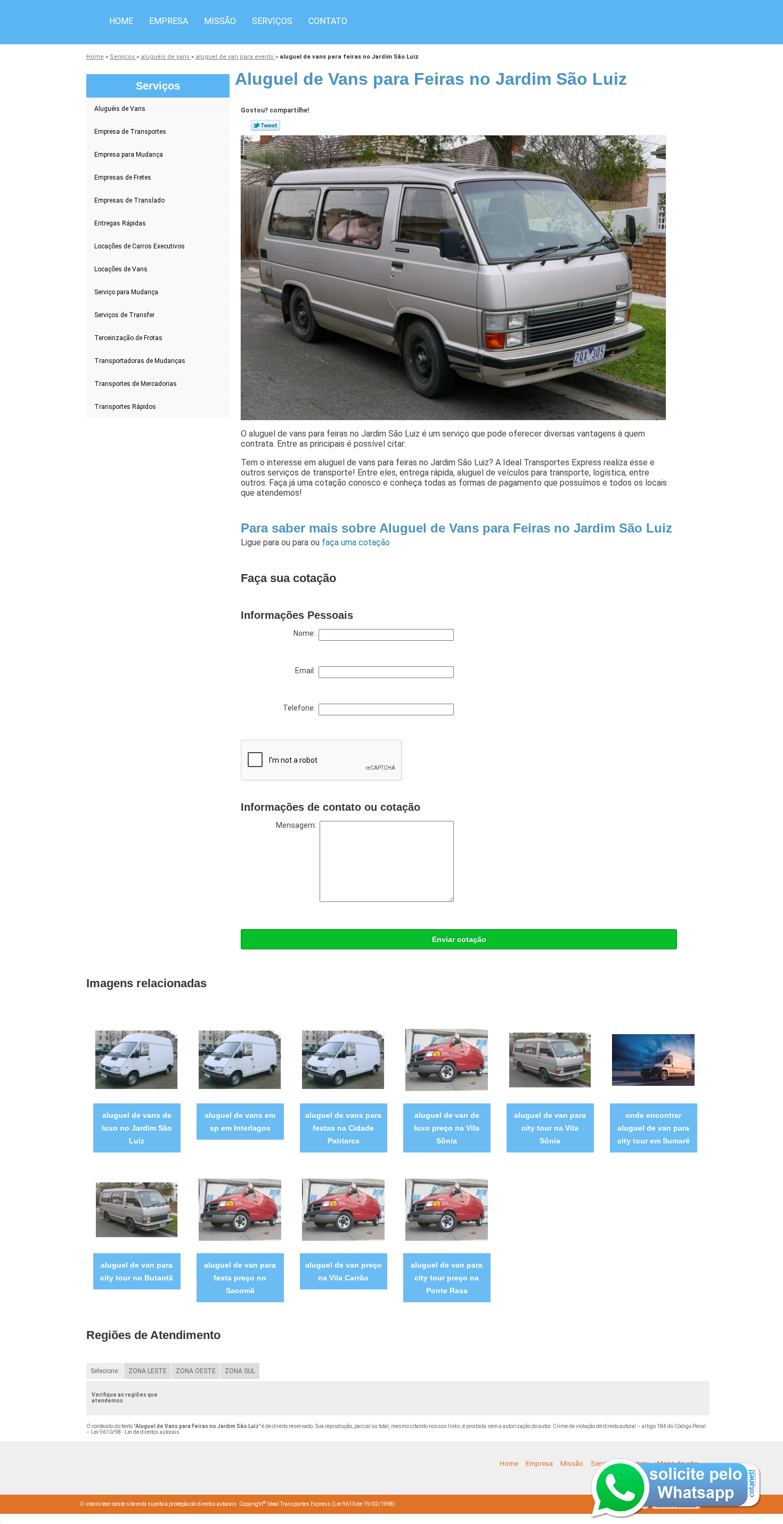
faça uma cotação (356, 542)
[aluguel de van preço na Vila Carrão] (343, 1209)
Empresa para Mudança (128, 154)
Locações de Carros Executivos (139, 246)
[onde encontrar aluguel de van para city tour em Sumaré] (653, 1059)
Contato (327, 21)
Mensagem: (298, 825)
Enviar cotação (459, 939)
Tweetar (265, 125)
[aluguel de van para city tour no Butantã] (136, 1209)
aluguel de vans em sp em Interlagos (240, 1121)
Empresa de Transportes (130, 131)
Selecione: (105, 1371)
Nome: (306, 633)
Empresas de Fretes (122, 177)
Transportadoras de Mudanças (139, 361)
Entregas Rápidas (120, 223)
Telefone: (301, 708)
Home (121, 21)
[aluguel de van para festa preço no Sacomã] (240, 1209)
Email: (307, 670)
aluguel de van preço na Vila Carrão (343, 1271)
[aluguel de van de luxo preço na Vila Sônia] (446, 1059)
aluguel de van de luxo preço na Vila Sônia (446, 1128)
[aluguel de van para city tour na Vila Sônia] (550, 1059)
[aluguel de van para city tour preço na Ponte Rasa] (446, 1209)
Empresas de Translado (129, 200)
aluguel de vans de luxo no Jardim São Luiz (137, 1128)
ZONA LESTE (147, 1371)
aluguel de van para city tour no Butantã (136, 1271)
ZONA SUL (240, 1371)
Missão (220, 21)
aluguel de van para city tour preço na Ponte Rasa (447, 1278)
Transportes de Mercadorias (135, 384)
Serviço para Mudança (126, 292)
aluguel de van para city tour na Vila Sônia (550, 1128)
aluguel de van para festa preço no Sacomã (240, 1278)
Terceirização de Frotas (128, 338)
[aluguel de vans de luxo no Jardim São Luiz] (136, 1059)
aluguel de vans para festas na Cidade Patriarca (343, 1128)
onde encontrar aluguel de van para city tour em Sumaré (653, 1128)
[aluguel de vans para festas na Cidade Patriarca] (343, 1059)
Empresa (168, 21)
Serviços (272, 21)
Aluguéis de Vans (119, 108)
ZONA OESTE (196, 1371)
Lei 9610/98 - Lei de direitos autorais (135, 1432)
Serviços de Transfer (124, 315)
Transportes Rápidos (125, 406)
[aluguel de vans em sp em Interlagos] (240, 1059)
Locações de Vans (121, 269)
